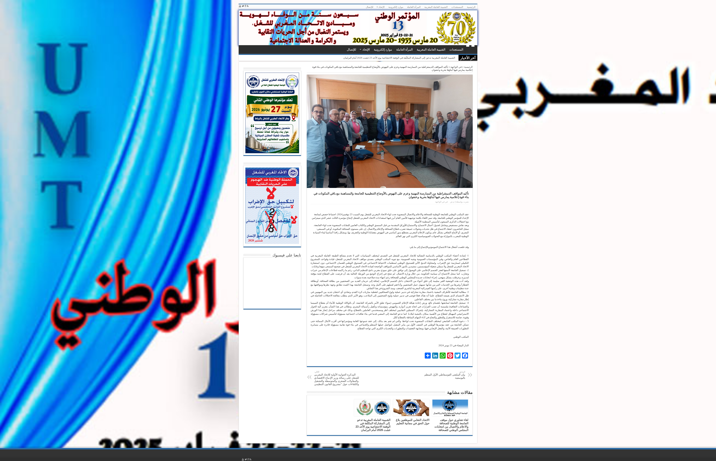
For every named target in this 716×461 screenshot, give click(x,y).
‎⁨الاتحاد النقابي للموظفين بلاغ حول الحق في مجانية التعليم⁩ (412, 421)
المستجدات (457, 7)
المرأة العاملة (414, 7)
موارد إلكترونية (395, 7)
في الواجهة (456, 67)
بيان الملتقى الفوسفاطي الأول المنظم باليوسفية (444, 375)
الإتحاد (382, 7)
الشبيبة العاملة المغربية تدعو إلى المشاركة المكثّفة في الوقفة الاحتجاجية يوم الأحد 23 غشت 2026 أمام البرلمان (373, 425)
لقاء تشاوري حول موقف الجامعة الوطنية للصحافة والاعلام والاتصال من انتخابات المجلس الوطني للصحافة (451, 425)
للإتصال (369, 7)
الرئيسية (471, 7)
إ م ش (453, 202)
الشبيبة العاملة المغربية (436, 7)
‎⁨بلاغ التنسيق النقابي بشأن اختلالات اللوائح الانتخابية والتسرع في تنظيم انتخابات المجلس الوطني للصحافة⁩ (403, 57)
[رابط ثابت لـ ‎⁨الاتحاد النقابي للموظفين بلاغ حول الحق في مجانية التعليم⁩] (411, 408)
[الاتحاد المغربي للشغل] (358, 27)
